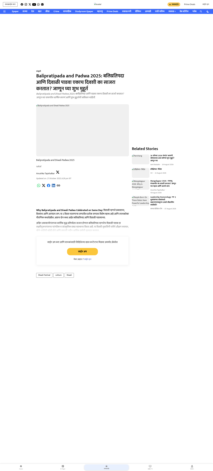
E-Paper (62, 469)
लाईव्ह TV (150, 469)
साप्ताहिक (67, 11)
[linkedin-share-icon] (53, 187)
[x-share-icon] (44, 187)
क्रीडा (47, 11)
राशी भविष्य (160, 11)
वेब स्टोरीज (184, 11)
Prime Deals (189, 4)
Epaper (15, 11)
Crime (56, 11)
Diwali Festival (44, 275)
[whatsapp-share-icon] (39, 187)
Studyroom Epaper (84, 11)
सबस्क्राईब (175, 4)
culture (58, 275)
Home (21, 469)
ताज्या (25, 11)
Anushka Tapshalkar (45, 173)
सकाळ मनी (126, 11)
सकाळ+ (192, 469)
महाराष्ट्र (100, 11)
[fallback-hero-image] (140, 159)
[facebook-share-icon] (49, 187)
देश (32, 11)
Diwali (69, 275)
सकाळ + (172, 11)
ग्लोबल (195, 11)
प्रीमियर (138, 11)
